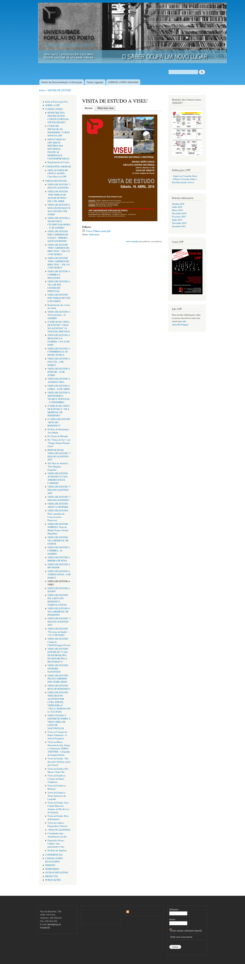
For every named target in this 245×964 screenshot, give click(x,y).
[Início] (132, 33)
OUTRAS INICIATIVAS (56, 872)
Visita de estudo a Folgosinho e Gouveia (57, 824)
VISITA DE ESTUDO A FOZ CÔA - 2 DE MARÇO (59, 362)
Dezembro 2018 (179, 213)
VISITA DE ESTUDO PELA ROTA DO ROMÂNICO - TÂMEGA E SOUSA (58, 600)
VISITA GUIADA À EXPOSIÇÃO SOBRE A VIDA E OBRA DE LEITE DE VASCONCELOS (59, 722)
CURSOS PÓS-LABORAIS (58, 166)
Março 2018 (177, 210)
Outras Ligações (94, 82)
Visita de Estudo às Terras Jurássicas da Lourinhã (57, 796)
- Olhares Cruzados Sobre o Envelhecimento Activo (184, 181)
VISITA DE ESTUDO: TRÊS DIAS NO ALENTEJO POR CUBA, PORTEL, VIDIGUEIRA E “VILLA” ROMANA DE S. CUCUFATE (59, 702)
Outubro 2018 (178, 203)
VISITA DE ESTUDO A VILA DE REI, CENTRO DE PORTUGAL (59, 286)
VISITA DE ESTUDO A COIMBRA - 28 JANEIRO (59, 550)
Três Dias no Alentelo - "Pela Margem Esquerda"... (58, 466)
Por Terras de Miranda (58, 436)
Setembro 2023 (179, 226)
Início (42, 90)
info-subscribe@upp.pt (180, 323)
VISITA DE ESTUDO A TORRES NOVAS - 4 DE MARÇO (59, 574)
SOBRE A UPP (52, 105)
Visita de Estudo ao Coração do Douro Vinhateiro (56, 779)
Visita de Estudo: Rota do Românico (58, 817)
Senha (172, 919)
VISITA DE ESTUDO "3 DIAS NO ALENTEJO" (59, 498)
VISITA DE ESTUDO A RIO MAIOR (59, 566)
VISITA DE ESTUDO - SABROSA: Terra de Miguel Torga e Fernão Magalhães (58, 528)
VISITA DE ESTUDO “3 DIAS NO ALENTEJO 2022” (59, 621)
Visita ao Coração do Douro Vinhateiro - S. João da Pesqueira (57, 735)
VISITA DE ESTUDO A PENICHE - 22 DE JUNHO (59, 372)
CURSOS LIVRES (54, 109)
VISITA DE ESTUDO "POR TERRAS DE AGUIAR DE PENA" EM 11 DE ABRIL (58, 196)
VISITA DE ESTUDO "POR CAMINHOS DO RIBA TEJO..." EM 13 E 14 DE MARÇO (59, 249)
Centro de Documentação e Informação (61, 82)
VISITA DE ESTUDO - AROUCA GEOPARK (58, 505)
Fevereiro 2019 (179, 216)
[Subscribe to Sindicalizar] (127, 911)
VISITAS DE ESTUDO (59, 90)
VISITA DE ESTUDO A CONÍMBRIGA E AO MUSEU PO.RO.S (59, 352)
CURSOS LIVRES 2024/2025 (123, 82)
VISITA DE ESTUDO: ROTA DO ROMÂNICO (59, 687)
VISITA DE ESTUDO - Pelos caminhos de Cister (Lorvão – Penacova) (58, 515)
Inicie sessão (132, 241)
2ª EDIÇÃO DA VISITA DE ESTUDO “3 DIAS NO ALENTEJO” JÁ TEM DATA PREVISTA (59, 326)
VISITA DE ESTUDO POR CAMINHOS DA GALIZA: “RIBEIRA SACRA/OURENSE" (58, 236)
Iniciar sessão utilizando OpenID (186, 930)
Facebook (45, 927)
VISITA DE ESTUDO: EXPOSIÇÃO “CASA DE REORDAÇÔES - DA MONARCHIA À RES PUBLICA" (58, 655)
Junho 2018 (177, 206)
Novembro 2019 (179, 223)
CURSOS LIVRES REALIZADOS (54, 860)
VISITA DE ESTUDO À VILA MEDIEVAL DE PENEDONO (59, 611)
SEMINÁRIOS (52, 868)
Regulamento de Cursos (58, 162)
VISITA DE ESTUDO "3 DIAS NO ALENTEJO (59, 186)
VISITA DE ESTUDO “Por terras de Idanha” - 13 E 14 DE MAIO (58, 632)
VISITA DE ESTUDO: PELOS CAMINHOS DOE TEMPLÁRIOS (58, 679)
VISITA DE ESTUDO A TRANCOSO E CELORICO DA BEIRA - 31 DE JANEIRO (59, 223)
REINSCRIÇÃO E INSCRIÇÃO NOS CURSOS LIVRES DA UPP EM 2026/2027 (58, 117)
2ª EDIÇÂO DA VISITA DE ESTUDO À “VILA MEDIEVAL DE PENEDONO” (59, 410)
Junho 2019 (177, 219)
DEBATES (50, 865)
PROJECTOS (51, 876)
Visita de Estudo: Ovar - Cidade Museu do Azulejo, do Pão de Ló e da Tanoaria (59, 807)
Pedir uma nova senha (181, 936)
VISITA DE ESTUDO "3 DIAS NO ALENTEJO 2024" (59, 490)
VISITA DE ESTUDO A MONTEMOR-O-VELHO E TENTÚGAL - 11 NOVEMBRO (59, 397)
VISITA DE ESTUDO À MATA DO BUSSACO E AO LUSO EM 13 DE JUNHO (59, 209)
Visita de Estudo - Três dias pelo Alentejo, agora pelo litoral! (59, 761)
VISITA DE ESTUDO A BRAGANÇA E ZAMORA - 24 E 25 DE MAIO (59, 340)
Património (94, 234)
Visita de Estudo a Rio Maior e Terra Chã (58, 770)
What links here (105, 108)
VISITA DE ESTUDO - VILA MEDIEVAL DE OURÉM (58, 540)
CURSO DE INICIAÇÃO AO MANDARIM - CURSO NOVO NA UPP (59, 130)
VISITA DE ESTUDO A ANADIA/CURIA (59, 380)
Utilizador (174, 909)
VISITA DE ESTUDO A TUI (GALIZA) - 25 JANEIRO (59, 315)
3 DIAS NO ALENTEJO (59, 829)
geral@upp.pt (54, 924)
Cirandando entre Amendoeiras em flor (57, 835)
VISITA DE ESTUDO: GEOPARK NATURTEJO (58, 668)
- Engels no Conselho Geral (184, 176)
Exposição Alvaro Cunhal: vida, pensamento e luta (56, 843)
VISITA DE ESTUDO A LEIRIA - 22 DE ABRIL (59, 387)
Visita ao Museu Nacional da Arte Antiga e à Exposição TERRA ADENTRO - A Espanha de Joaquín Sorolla (59, 748)
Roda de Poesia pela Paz (56, 101)
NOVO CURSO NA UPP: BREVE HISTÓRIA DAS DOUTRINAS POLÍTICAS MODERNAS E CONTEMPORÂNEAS (58, 149)
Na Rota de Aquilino (57, 850)
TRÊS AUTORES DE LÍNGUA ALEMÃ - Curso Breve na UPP (58, 173)
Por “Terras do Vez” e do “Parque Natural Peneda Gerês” (59, 443)
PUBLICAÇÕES (53, 879)
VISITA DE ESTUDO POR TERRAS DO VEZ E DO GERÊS (59, 298)
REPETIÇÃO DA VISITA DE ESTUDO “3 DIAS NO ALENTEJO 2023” (59, 455)
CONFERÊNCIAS (54, 854)
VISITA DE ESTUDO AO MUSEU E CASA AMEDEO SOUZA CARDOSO (58, 478)
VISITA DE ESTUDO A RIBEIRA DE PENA (59, 559)
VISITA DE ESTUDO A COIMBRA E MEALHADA (59, 274)
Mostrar (90, 108)
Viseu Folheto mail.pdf (98, 231)
